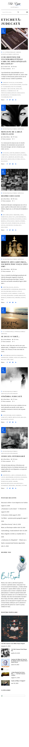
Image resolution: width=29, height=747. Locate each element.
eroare (8, 291)
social (23, 159)
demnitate (4, 216)
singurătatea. (18, 483)
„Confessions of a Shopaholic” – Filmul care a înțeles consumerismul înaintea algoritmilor (13, 541)
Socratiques (7, 129)
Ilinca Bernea (13, 293)
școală (22, 223)
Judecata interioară (13, 456)
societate (4, 161)
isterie (22, 221)
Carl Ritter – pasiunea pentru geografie (12, 518)
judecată (19, 88)
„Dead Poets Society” (7, 524)
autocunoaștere (15, 84)
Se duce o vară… (10, 336)
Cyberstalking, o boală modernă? (10, 530)
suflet (11, 419)
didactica (12, 216)
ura (2, 299)
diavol (16, 287)
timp (8, 359)
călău (3, 477)
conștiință (13, 155)
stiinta (23, 297)
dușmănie (4, 219)
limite (10, 417)
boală (24, 475)
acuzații (6, 152)
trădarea (12, 485)
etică (20, 291)
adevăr (12, 152)
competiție (5, 155)
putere (17, 159)
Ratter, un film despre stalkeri (9, 527)
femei (25, 155)
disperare (15, 289)
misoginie (11, 159)
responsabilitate (7, 483)
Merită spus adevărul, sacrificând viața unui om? (14, 264)
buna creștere (14, 214)
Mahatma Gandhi (13, 295)
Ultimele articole (13, 54)
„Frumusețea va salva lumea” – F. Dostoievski (13, 509)
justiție (20, 479)
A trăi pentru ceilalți (6, 515)
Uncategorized (12, 393)
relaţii (3, 359)
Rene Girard (13, 481)
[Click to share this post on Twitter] (9, 100)
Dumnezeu (19, 355)
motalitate (16, 417)
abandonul (7, 475)
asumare (18, 475)
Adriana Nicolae (8, 82)
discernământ (21, 216)
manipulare (19, 157)
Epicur (3, 291)
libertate (11, 157)
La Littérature (8, 52)
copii (21, 214)
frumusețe (4, 357)
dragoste (22, 289)
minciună (4, 159)
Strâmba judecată (11, 396)
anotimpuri (7, 355)
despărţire (9, 477)
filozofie (18, 219)
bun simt (6, 214)
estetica (14, 291)
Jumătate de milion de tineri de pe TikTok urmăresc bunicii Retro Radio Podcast (19, 661)
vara (12, 359)
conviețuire (7, 415)
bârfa (23, 152)
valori (15, 225)
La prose (16, 331)
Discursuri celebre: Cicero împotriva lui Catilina (14, 502)
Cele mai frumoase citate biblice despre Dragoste (13, 643)
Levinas (3, 295)
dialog (11, 287)
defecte (20, 155)
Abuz (13, 475)
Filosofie (11, 219)
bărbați (18, 152)
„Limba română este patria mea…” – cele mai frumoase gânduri (18, 674)
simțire (17, 297)
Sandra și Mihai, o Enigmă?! (18, 680)
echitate (17, 477)
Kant (9, 223)
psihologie (15, 223)
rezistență (5, 419)
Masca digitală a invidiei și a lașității (11, 533)
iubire (11, 357)
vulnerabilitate (15, 95)
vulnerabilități (6, 97)
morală (3, 297)
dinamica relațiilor (8, 88)
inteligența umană (13, 221)
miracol (23, 357)
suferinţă (4, 485)
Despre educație (10, 196)
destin (13, 355)
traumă (18, 485)
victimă (24, 485)
